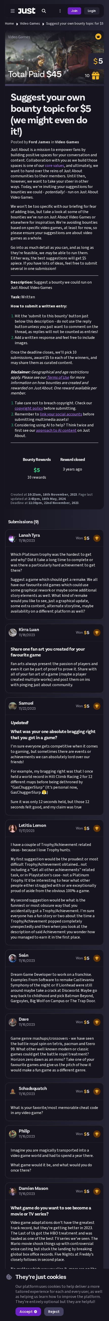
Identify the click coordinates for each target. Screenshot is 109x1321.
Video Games (30, 23)
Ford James (39, 142)
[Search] (44, 11)
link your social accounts (61, 414)
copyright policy (29, 408)
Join (74, 11)
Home (9, 23)
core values (54, 165)
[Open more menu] (60, 10)
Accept (26, 1311)
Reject (53, 1311)
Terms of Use (57, 377)
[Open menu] (13, 11)
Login (92, 11)
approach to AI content (56, 430)
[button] (54, 574)
